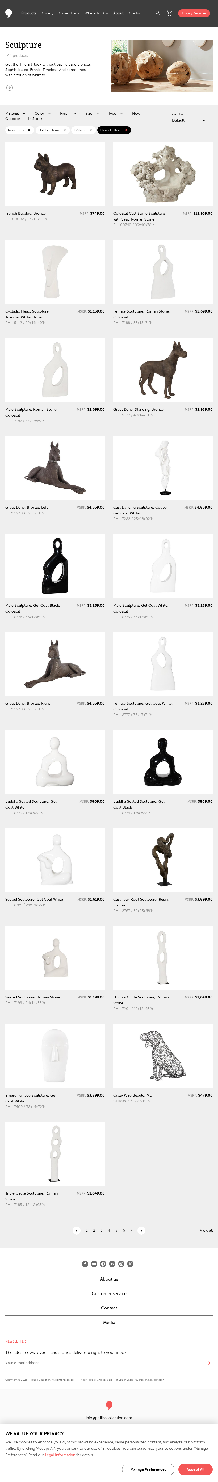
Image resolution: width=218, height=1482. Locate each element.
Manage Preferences (148, 1469)
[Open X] (130, 1264)
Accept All (195, 1469)
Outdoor (12, 119)
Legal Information (60, 1455)
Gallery (47, 13)
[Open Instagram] (121, 1264)
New (136, 113)
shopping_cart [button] (169, 13)
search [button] (158, 13)
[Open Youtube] (94, 1264)
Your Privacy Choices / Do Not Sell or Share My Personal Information (122, 1379)
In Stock (35, 119)
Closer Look (69, 13)
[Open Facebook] (85, 1264)
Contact (136, 13)
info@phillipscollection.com (109, 1418)
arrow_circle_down (9, 87)
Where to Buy (96, 13)
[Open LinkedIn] (112, 1264)
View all (206, 1230)
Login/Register (194, 13)
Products (28, 13)
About (118, 13)
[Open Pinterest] (103, 1264)
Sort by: (177, 114)
